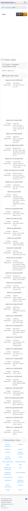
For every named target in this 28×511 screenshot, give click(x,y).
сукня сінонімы (20, 472)
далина (7, 452)
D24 (2, 7)
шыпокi (20, 485)
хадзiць (20, 477)
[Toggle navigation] (25, 2)
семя (20, 468)
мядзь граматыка (7, 462)
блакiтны (7, 449)
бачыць (20, 444)
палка (7, 465)
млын (20, 457)
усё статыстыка (7, 477)
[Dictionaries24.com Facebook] (26, 499)
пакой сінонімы (20, 462)
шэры (7, 490)
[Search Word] (25, 14)
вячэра (20, 449)
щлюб (20, 490)
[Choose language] (19, 14)
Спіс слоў (8, 7)
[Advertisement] (14, 36)
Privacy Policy (4, 507)
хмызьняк (8, 480)
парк (20, 465)
